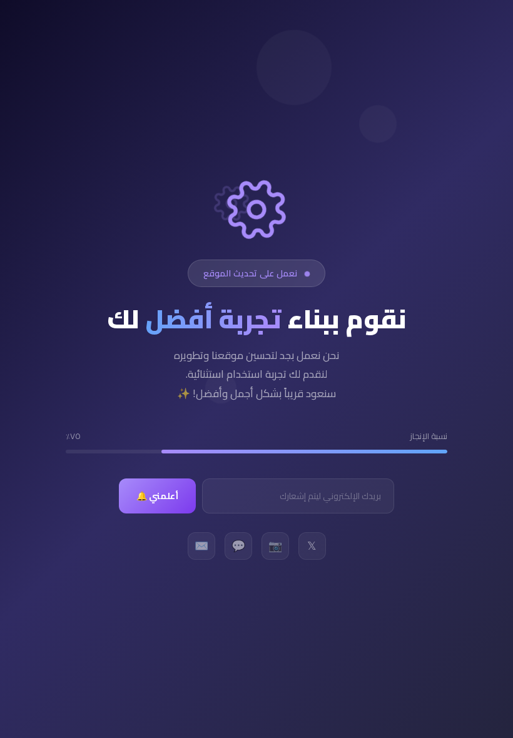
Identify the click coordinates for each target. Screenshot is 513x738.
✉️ (201, 545)
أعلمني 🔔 (157, 496)
